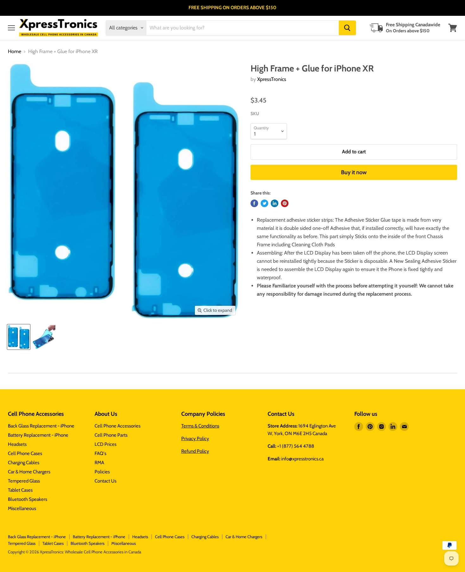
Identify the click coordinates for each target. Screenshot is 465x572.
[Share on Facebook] (254, 203)
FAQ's (100, 453)
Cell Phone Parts (111, 435)
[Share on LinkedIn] (274, 203)
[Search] (347, 28)
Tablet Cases (20, 490)
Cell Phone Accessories (117, 426)
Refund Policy (195, 451)
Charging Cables (23, 462)
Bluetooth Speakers (27, 499)
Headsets (17, 444)
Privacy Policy (195, 438)
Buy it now (354, 172)
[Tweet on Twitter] (264, 203)
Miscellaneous (22, 508)
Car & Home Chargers (29, 472)
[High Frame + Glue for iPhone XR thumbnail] (18, 336)
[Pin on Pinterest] (284, 203)
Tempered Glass (24, 481)
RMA (99, 462)
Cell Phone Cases (25, 453)
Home (14, 51)
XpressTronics (271, 79)
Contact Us (105, 481)
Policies (102, 472)
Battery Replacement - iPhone (38, 435)
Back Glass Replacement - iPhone (41, 426)
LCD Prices (105, 444)
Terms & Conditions (200, 426)
